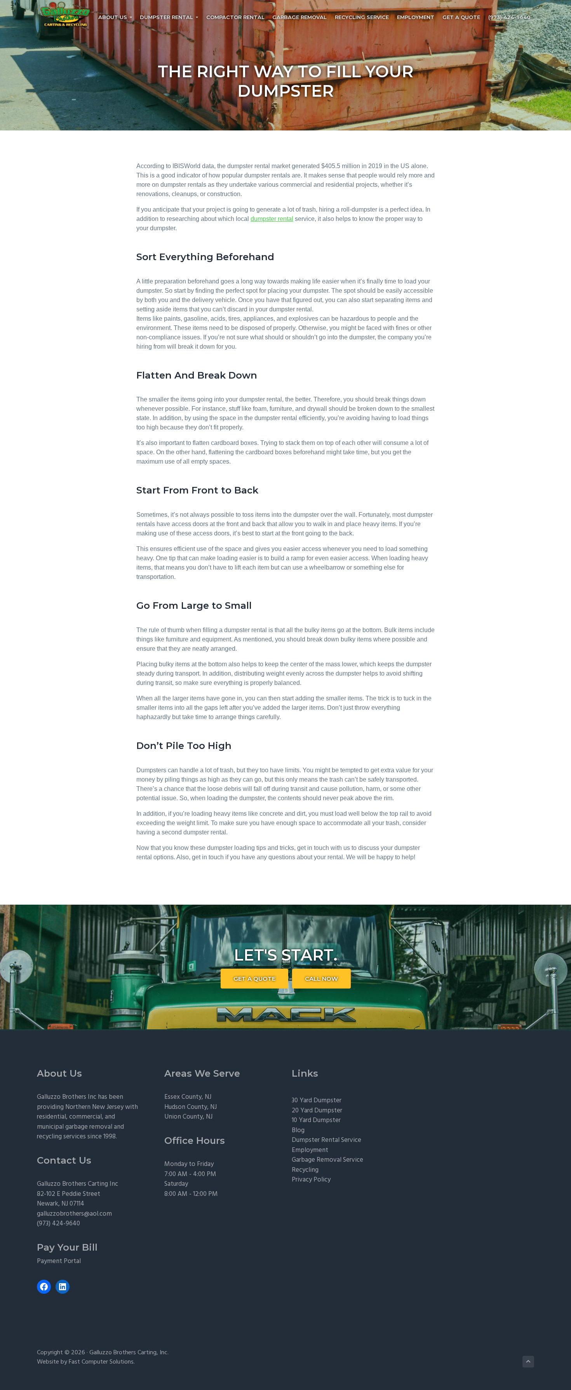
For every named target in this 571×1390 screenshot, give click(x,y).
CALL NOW (321, 978)
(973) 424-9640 (58, 1223)
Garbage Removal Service (327, 1160)
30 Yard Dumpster (316, 1100)
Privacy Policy (311, 1180)
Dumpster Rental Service (326, 1140)
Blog (298, 1130)
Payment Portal (59, 1261)
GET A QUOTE (254, 978)
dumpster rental (272, 218)
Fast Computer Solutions (101, 1362)
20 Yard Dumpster (317, 1110)
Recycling (305, 1170)
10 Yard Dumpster (316, 1120)
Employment (310, 1150)
